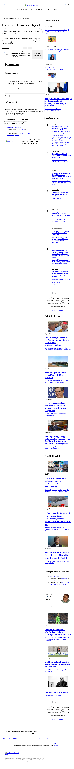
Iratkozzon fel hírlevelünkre (14, 127)
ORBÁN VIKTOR (22, 9)
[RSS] (40, 131)
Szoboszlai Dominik (57, 228)
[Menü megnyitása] (68, 5)
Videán (28, 133)
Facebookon (22, 129)
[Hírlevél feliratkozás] (40, 126)
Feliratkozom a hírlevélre (38, 54)
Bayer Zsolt (49, 594)
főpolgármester (48, 399)
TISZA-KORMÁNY (51, 9)
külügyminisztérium (50, 46)
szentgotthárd (55, 269)
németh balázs (55, 190)
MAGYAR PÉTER (36, 9)
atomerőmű (48, 368)
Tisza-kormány (55, 151)
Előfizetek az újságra (44, 738)
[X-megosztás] (44, 48)
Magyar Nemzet (11, 18)
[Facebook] (33, 128)
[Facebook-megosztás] (47, 48)
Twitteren (9, 131)
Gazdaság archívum (24, 18)
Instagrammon (22, 133)
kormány (54, 124)
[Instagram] (36, 128)
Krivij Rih (47, 509)
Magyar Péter (55, 209)
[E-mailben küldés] (40, 48)
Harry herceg (48, 548)
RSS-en (17, 135)
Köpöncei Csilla (5, 48)
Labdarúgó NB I (49, 64)
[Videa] (33, 131)
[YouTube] (36, 131)
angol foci (47, 625)
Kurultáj (47, 474)
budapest (54, 170)
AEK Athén (48, 26)
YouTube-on (10, 135)
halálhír (47, 688)
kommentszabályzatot (15, 88)
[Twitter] (40, 128)
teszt (50, 596)
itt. (22, 56)
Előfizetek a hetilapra (57, 310)
